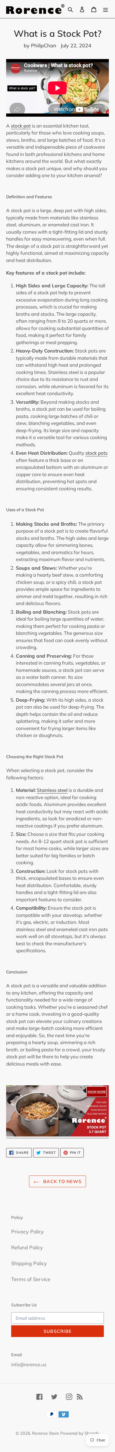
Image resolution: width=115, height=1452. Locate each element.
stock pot (21, 126)
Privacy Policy (27, 1231)
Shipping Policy (29, 1263)
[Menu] (105, 9)
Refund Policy (27, 1247)
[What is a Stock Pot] (57, 1135)
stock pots (96, 453)
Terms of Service (30, 1279)
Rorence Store (45, 1433)
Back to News (62, 1181)
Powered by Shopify (79, 1433)
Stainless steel (52, 790)
